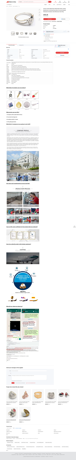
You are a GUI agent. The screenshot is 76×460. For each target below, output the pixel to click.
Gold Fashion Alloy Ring (65, 446)
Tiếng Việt (58, 454)
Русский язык (30, 454)
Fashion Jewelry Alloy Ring (48, 446)
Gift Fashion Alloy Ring (57, 446)
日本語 (47, 454)
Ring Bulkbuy (24, 448)
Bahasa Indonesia (62, 454)
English (17, 454)
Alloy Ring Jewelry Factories (11, 446)
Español (20, 454)
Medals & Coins (24, 431)
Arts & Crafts (10, 6)
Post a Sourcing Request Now (30, 382)
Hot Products (16, 453)
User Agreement (43, 456)
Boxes (39, 433)
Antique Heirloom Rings (48, 442)
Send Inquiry (62, 52)
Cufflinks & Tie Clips (9, 431)
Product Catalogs (18, 428)
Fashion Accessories (15, 6)
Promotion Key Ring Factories (30, 446)
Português (23, 454)
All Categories (9, 4)
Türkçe (55, 454)
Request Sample (59, 21)
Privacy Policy (51, 456)
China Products (21, 453)
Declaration (47, 456)
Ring (19, 6)
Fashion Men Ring (9, 448)
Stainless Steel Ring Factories (20, 446)
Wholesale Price (39, 453)
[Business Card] (68, 48)
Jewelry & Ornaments (25, 433)
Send (13, 382)
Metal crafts (8, 433)
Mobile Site (57, 453)
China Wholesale (34, 453)
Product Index (53, 453)
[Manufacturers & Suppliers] (11, 2)
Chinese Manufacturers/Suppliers (27, 453)
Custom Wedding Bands (40, 442)
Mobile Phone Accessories (57, 431)
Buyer (49, 4)
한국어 (45, 454)
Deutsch (36, 454)
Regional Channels (48, 453)
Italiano (34, 454)
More (7, 450)
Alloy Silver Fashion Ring (17, 448)
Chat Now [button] (62, 55)
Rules (69, 4)
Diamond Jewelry (17, 442)
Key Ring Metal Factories (39, 446)
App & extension (59, 4)
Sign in (69, 2)
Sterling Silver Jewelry (10, 442)
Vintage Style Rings (32, 442)
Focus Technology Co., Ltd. (32, 456)
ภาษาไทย (52, 454)
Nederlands (39, 454)
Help (54, 4)
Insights (60, 453)
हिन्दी (49, 454)
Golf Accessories (56, 433)
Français (27, 454)
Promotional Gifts (40, 431)
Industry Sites (43, 453)
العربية (42, 454)
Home (7, 6)
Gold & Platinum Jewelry (24, 442)
